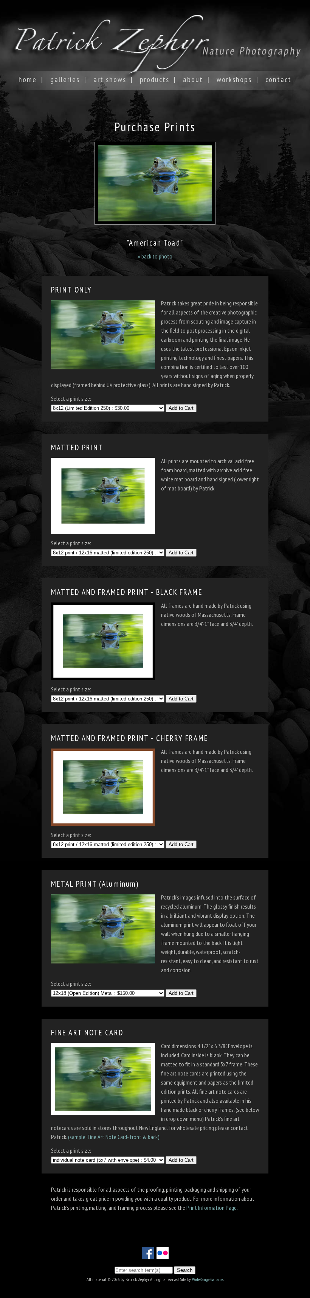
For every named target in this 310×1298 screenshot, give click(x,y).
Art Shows (109, 79)
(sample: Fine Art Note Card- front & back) (114, 1137)
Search (184, 1270)
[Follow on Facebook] (148, 1254)
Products (154, 79)
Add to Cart (181, 408)
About (193, 79)
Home (28, 79)
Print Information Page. (212, 1207)
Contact (278, 79)
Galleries (65, 79)
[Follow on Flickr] (163, 1254)
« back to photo (155, 256)
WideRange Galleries (207, 1279)
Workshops (234, 79)
